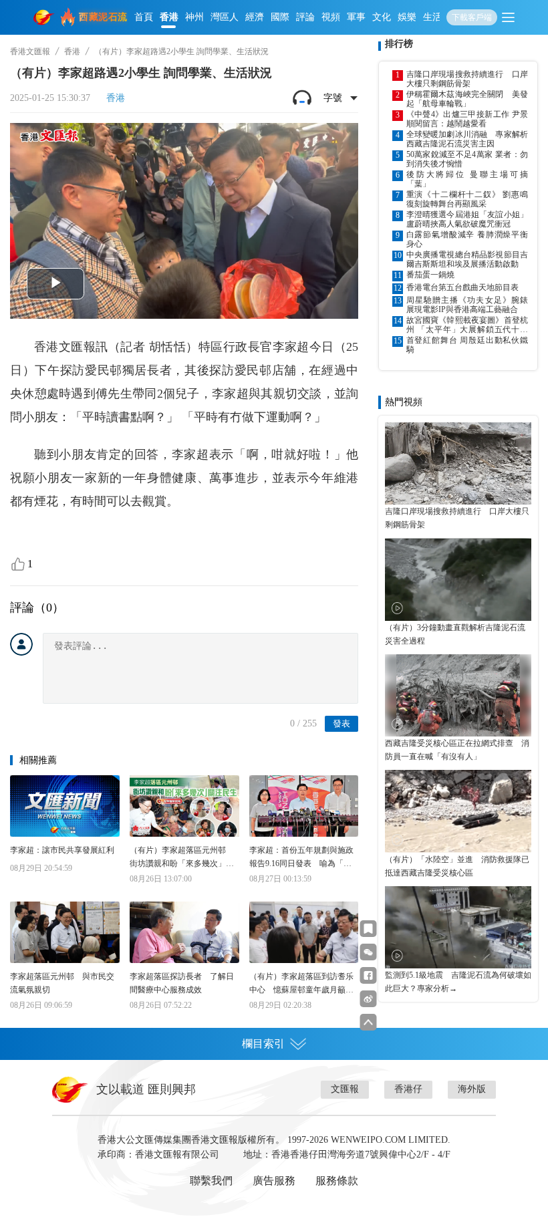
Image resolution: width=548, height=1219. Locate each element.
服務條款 (336, 1180)
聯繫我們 (211, 1180)
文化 (381, 17)
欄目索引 (263, 1043)
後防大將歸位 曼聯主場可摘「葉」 (467, 179)
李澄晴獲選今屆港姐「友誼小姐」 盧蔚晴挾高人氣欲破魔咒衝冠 (467, 219)
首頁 (143, 17)
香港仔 (408, 1089)
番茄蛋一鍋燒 (430, 274)
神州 (194, 17)
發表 (341, 723)
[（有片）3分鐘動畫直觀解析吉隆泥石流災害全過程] (458, 579)
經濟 (254, 17)
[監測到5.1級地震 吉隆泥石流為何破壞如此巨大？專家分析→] (458, 927)
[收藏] (368, 928)
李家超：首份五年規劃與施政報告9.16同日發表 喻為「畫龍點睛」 (301, 857)
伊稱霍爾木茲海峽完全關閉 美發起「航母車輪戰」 (467, 99)
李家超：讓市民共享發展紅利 (62, 850)
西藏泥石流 (103, 17)
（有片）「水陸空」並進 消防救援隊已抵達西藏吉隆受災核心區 (457, 866)
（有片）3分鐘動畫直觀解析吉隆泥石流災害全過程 (455, 634)
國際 (280, 17)
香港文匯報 (30, 51)
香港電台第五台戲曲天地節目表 (462, 287)
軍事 (356, 17)
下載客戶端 (472, 17)
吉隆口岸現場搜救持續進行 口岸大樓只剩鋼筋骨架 (467, 79)
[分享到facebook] (368, 975)
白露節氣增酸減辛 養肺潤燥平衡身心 (467, 239)
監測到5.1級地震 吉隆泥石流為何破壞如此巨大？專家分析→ (458, 981)
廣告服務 (274, 1180)
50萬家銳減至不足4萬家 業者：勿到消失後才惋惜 (467, 159)
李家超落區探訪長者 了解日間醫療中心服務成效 (182, 983)
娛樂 (407, 17)
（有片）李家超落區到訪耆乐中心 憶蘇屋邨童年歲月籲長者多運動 (301, 984)
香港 (169, 17)
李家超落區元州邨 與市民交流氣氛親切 (62, 983)
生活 (432, 17)
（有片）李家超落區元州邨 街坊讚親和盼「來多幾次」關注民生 (182, 857)
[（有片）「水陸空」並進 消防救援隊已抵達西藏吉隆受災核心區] (458, 811)
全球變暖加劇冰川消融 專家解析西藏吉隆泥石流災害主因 (467, 139)
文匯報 (345, 1089)
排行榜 (399, 44)
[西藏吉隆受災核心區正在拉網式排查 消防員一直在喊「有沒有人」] (458, 695)
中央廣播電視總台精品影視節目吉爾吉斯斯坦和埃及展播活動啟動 (467, 259)
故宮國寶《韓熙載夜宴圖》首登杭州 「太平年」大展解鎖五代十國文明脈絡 (467, 324)
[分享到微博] (368, 998)
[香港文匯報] (44, 17)
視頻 (330, 17)
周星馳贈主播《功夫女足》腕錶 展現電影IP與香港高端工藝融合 (467, 304)
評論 (305, 17)
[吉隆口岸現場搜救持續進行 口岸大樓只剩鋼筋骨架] (458, 463)
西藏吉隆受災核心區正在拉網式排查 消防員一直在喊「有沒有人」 (457, 749)
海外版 (472, 1089)
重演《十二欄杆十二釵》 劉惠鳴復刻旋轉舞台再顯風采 (467, 199)
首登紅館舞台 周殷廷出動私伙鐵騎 (467, 344)
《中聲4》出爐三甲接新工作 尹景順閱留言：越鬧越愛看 (467, 119)
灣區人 (225, 17)
